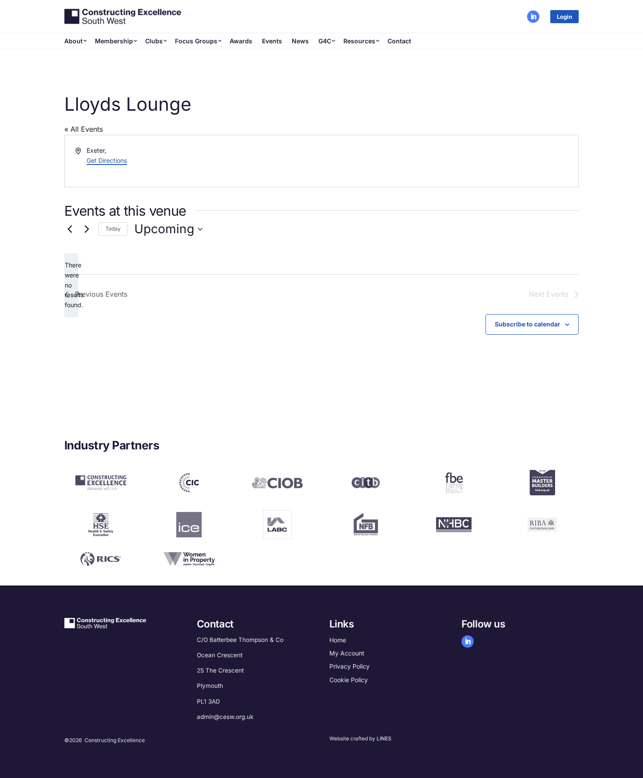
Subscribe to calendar (527, 324)
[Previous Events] (69, 229)
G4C (324, 41)
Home (337, 640)
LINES (384, 739)
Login (564, 17)
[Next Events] (86, 229)
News (300, 41)
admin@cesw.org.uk (225, 716)
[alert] (71, 285)
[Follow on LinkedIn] (533, 17)
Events (272, 41)
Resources (359, 41)
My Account (346, 653)
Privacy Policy (349, 666)
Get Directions (107, 160)
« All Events (83, 129)
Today (113, 228)
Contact (399, 41)
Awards (241, 41)
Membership (114, 41)
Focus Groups (196, 41)
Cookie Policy (348, 679)
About (73, 41)
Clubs (154, 41)
